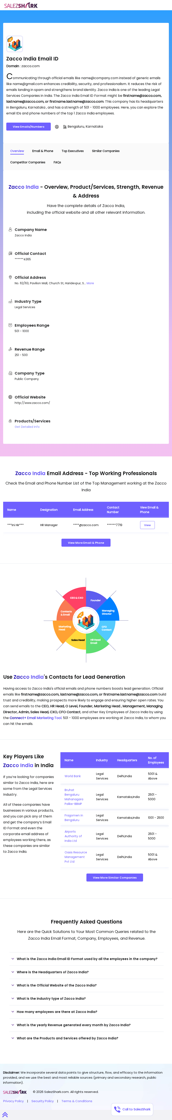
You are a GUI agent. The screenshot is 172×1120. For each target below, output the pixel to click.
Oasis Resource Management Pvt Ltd (76, 857)
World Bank (73, 776)
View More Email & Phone (86, 543)
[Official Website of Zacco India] (57, 126)
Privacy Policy (13, 1101)
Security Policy (42, 1101)
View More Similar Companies (115, 878)
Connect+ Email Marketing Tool (35, 717)
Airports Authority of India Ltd (73, 836)
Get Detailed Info (27, 427)
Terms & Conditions (76, 1101)
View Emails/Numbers (28, 127)
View (147, 525)
